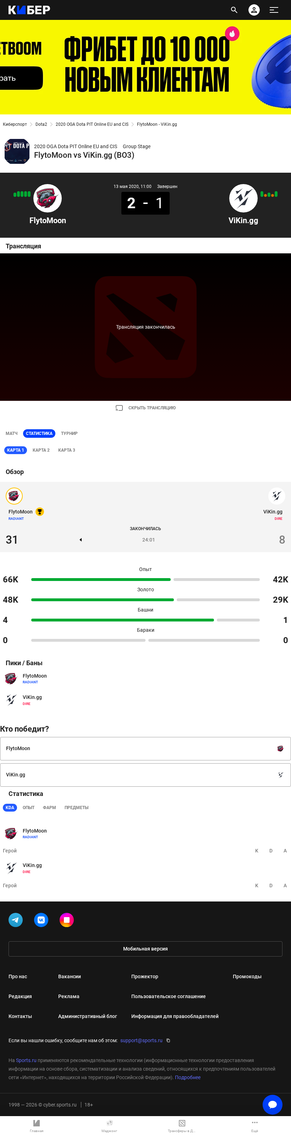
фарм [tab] (49, 807)
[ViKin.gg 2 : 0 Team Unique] (276, 194)
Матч (11, 433)
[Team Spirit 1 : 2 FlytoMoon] (14, 195)
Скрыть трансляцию (152, 407)
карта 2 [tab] (41, 450)
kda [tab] (10, 807)
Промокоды (247, 976)
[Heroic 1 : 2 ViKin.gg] (269, 195)
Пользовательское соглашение (168, 996)
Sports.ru (26, 1060)
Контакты (20, 1016)
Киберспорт (15, 124)
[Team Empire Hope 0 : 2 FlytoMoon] (29, 194)
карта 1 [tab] (15, 450)
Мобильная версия (145, 949)
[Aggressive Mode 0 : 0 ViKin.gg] (265, 195)
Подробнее (188, 1077)
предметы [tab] (76, 807)
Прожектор (144, 976)
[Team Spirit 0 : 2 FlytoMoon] (25, 194)
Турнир (69, 433)
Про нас (18, 976)
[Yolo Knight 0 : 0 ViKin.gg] (272, 195)
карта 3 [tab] (66, 450)
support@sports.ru (141, 1040)
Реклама (68, 996)
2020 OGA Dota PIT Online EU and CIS (92, 124)
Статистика (39, 433)
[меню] (273, 10)
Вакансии (69, 976)
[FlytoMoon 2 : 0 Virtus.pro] (18, 194)
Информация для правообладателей (175, 1016)
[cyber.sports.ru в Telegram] (17, 921)
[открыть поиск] (234, 9)
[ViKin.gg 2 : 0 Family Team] (261, 194)
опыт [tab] (28, 807)
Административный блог (87, 1016)
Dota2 (41, 124)
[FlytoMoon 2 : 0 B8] (22, 194)
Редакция (20, 996)
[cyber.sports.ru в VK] (42, 921)
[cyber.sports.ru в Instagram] (68, 921)
